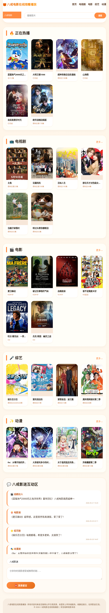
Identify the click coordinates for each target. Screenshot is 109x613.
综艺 (97, 4)
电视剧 (82, 4)
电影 (90, 4)
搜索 (100, 16)
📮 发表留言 (21, 585)
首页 (74, 4)
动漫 (104, 4)
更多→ (99, 141)
